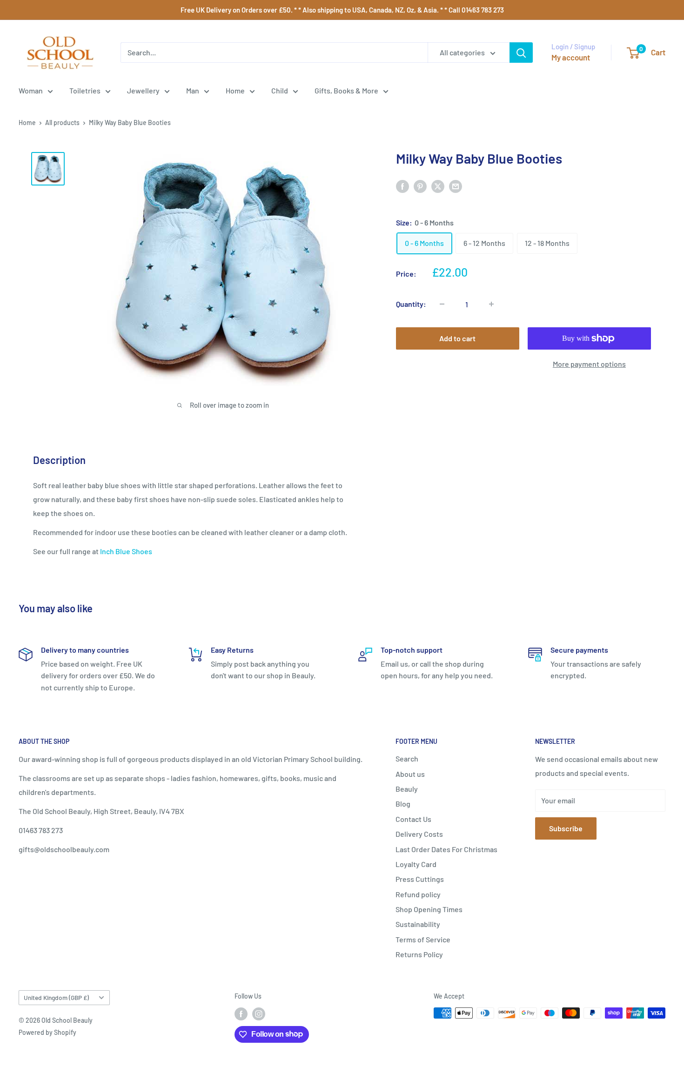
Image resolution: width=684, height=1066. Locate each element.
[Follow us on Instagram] (258, 1013)
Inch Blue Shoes (126, 551)
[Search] (521, 52)
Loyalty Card (416, 864)
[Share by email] (455, 186)
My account (570, 57)
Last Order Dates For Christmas (446, 849)
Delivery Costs (419, 833)
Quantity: (411, 303)
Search (407, 758)
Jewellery (143, 90)
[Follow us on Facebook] (241, 1013)
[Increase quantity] (491, 304)
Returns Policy (419, 954)
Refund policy (418, 894)
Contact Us (413, 818)
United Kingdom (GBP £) (56, 997)
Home (235, 90)
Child (279, 90)
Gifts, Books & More (346, 90)
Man (192, 90)
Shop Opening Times (429, 909)
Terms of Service (423, 939)
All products (62, 122)
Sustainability (418, 924)
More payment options (589, 363)
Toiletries (85, 90)
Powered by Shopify (47, 1032)
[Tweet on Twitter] (437, 186)
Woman (31, 90)
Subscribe (566, 828)
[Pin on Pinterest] (420, 186)
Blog (403, 803)
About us (410, 773)
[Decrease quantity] (442, 304)
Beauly (407, 788)
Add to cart (457, 338)
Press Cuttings (420, 878)
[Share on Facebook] (402, 186)
